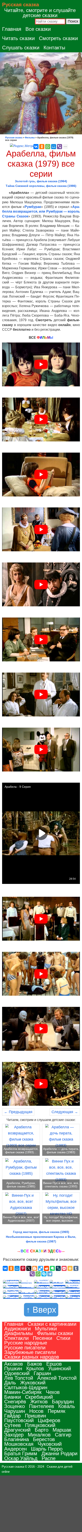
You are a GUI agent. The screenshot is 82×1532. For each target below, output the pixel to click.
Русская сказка (20, 4)
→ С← (41, 1251)
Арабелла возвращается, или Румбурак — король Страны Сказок (41, 211)
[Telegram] (49, 1273)
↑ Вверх (41, 1309)
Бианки (12, 1397)
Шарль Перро (46, 1449)
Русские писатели (24, 1347)
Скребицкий (39, 1397)
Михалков (39, 1435)
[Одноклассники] (41, 146)
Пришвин (35, 1416)
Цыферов (49, 1420)
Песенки (42, 1338)
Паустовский (19, 1420)
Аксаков (13, 1364)
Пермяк (56, 1411)
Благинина (16, 1439)
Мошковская (18, 1444)
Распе (49, 1458)
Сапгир (63, 1435)
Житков (39, 1401)
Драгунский (17, 1430)
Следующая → (65, 1112)
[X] (28, 1268)
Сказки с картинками (52, 1324)
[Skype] (43, 1273)
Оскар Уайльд (20, 1458)
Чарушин (14, 1411)
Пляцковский (40, 1425)
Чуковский (50, 1444)
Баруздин (63, 1401)
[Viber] (59, 146)
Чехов (53, 1392)
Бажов (34, 1364)
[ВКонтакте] (35, 146)
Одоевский (16, 1373)
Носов (36, 1411)
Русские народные (25, 1343)
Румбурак (33, 207)
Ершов (54, 1364)
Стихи (63, 1338)
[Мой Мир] (53, 146)
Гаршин (42, 1373)
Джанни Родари (59, 1453)
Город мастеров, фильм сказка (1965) (41, 1232)
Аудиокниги (17, 1328)
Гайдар (12, 1416)
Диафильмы (18, 1333)
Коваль (66, 1406)
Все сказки (38, 29)
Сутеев (12, 1425)
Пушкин (13, 1368)
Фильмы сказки (55, 1333)
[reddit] (46, 1268)
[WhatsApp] (47, 146)
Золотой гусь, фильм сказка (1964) (41, 181)
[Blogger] (34, 1268)
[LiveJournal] (58, 1268)
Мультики (46, 1328)
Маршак (62, 1430)
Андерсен (15, 1449)
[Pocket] (64, 1268)
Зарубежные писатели (30, 1352)
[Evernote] (52, 1268)
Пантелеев (41, 1406)
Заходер (14, 1435)
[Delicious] (40, 1268)
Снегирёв (15, 1401)
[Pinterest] (22, 1268)
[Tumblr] (75, 1268)
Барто (41, 1430)
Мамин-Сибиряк (23, 1392)
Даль (10, 1382)
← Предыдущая (18, 1112)
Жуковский (32, 1382)
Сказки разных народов (31, 1357)
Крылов (35, 1368)
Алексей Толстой (57, 1378)
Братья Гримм (20, 1453)
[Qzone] (70, 1268)
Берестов (44, 1439)
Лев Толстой (18, 1378)
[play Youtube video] (41, 364)
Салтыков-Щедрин (25, 1387)
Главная (11, 29)
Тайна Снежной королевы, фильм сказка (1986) (41, 185)
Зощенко (14, 1406)
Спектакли (16, 1338)
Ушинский (59, 1368)
